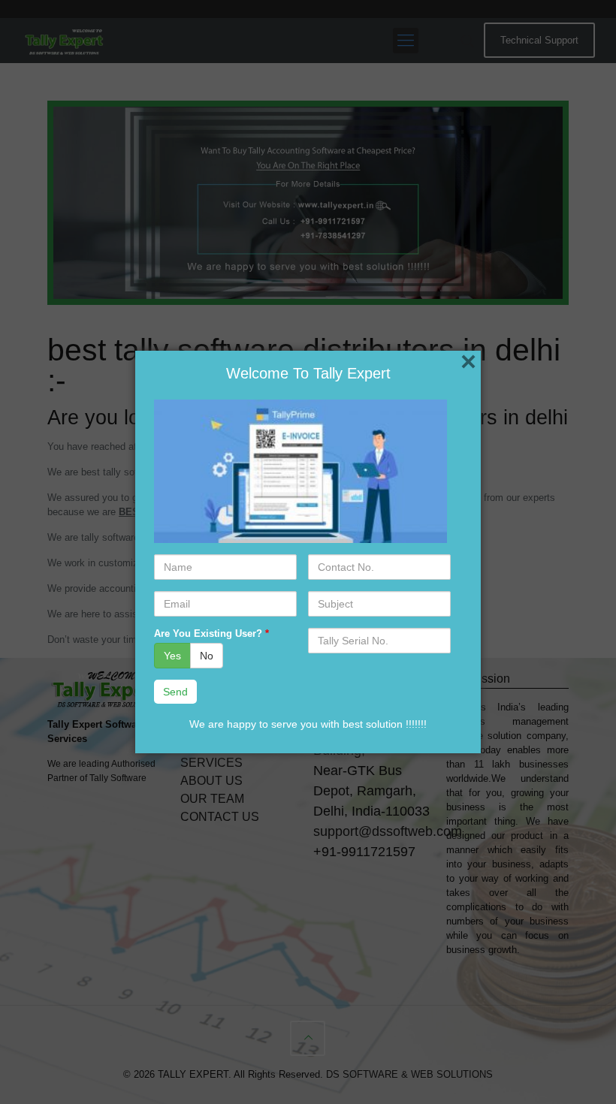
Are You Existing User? (211, 633)
